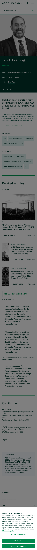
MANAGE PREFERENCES (18, 535)
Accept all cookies (18, 546)
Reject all (18, 540)
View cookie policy (8, 531)
